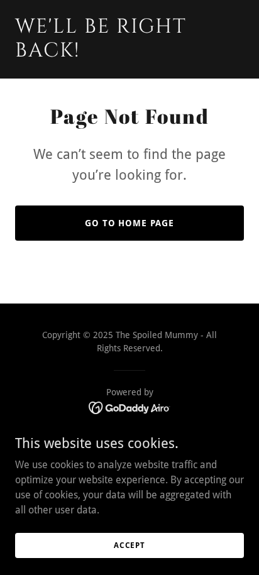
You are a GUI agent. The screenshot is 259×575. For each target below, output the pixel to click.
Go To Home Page (130, 223)
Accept (129, 544)
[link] (129, 53)
